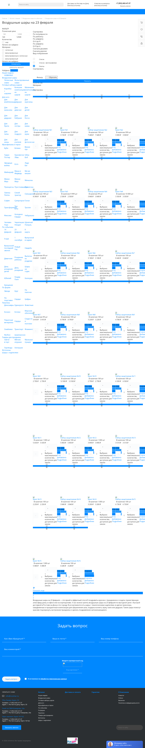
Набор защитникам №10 (70, 376)
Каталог (41, 692)
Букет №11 (37, 438)
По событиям (42, 708)
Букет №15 (37, 561)
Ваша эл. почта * (59, 639)
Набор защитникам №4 (97, 191)
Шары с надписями (44, 720)
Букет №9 (36, 376)
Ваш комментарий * (12, 649)
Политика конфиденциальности (128, 703)
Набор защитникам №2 (97, 130)
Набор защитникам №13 (125, 438)
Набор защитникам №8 (70, 314)
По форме (41, 710)
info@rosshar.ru (12, 696)
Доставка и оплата (73, 692)
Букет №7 (36, 314)
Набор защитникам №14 (70, 499)
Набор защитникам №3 (42, 191)
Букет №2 (119, 130)
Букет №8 (91, 314)
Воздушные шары (44, 698)
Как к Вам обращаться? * (14, 639)
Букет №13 (37, 499)
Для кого (41, 703)
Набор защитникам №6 (70, 253)
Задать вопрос (11, 679)
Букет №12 (92, 438)
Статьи (120, 698)
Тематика (41, 713)
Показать (14, 70)
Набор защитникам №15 (125, 499)
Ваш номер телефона (110, 639)
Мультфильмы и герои (45, 705)
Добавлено (89, 573)
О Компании (123, 692)
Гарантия (95, 692)
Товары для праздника (45, 715)
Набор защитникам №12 (70, 438)
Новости (121, 695)
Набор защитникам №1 (42, 130)
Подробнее (89, 576)
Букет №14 (92, 499)
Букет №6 (91, 253)
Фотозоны (41, 718)
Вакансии (121, 700)
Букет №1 (64, 130)
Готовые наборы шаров (46, 700)
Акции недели (42, 695)
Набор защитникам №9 (125, 314)
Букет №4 (119, 191)
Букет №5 (36, 253)
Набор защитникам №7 (125, 253)
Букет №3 (64, 191)
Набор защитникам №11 (125, 376)
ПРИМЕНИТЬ (16, 64)
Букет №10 (92, 376)
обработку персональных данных (54, 679)
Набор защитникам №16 (70, 561)
